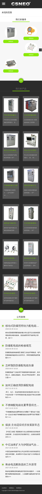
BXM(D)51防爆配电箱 (32, 258)
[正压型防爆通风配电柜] (31, 220)
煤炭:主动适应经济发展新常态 (22, 424)
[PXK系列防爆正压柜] (11, 38)
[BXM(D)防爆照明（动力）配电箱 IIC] (31, 290)
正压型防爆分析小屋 (32, 115)
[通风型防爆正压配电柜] (31, 182)
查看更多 (11, 41)
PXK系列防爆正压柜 (11, 115)
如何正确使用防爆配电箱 (19, 385)
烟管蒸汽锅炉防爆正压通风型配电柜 (17, 223)
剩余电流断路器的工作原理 (20, 464)
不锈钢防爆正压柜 (11, 185)
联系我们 (19, 488)
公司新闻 (21, 317)
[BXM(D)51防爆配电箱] (31, 255)
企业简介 (4, 488)
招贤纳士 (11, 488)
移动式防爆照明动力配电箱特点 (23, 325)
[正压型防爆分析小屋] (31, 112)
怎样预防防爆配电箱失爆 (19, 365)
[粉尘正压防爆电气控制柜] (11, 147)
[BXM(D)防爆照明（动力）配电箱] (11, 290)
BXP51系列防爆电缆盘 (12, 258)
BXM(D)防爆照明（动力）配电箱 (16, 293)
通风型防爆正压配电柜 (32, 185)
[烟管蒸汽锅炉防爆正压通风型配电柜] (11, 220)
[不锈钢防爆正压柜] (11, 182)
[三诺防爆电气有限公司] (21, 4)
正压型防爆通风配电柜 (32, 223)
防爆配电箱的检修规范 (18, 345)
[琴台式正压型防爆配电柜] (31, 147)
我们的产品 (21, 89)
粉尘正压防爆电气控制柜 (13, 150)
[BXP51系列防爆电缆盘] (11, 255)
